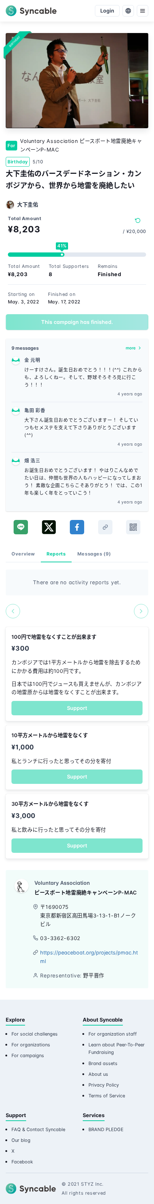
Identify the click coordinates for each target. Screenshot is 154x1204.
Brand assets (102, 1063)
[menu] (142, 11)
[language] (128, 11)
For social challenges (34, 1034)
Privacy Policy (103, 1085)
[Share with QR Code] (133, 527)
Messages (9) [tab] (94, 554)
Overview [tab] (23, 554)
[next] (141, 611)
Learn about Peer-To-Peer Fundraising (116, 1048)
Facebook (22, 1162)
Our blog (20, 1140)
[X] (49, 527)
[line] (21, 527)
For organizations (30, 1044)
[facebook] (77, 527)
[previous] (13, 611)
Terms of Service (106, 1095)
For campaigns (27, 1055)
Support (77, 708)
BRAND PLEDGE (106, 1129)
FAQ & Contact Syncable (38, 1129)
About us (98, 1074)
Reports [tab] (56, 554)
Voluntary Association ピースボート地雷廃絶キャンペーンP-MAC (81, 145)
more (131, 347)
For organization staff (112, 1034)
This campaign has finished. (77, 322)
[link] (105, 527)
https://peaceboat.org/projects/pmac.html (89, 956)
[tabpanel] (77, 594)
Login (107, 11)
